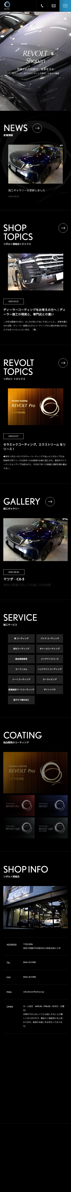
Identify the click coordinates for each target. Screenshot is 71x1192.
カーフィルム (21, 669)
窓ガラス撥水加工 (21, 700)
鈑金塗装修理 (21, 659)
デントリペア (50, 689)
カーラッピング (50, 679)
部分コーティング (21, 648)
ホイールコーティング (50, 648)
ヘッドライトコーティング (50, 669)
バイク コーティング (50, 638)
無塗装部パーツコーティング (21, 689)
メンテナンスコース (50, 659)
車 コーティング (21, 638)
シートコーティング (21, 679)
